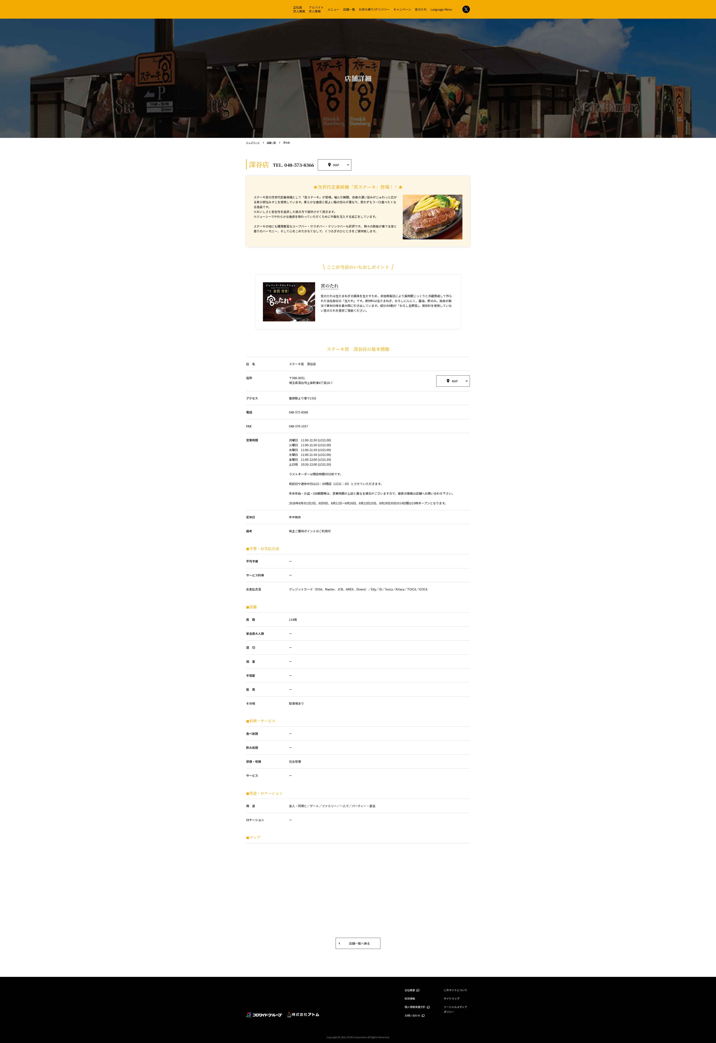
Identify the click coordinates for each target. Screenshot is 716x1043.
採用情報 (410, 998)
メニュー (333, 9)
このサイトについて (455, 990)
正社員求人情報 (299, 9)
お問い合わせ (413, 1015)
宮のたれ (421, 9)
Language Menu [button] (441, 9)
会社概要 (410, 990)
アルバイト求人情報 (316, 9)
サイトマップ (451, 998)
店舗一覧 (349, 9)
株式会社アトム (303, 1015)
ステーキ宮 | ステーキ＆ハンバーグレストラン (261, 9)
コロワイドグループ (264, 1015)
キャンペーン (402, 9)
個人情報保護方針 (415, 1007)
